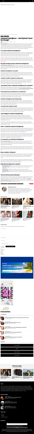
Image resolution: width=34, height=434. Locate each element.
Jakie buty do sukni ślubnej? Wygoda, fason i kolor (16, 206)
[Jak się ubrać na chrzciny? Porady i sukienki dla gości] (6, 214)
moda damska (17, 181)
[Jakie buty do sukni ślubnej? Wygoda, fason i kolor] (17, 201)
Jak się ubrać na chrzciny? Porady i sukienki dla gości (5, 219)
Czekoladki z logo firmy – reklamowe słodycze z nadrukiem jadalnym (17, 377)
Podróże (6, 396)
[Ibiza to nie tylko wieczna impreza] (2, 408)
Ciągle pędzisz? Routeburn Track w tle (11, 402)
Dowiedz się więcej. (18, 432)
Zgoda (14, 432)
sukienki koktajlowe (20, 183)
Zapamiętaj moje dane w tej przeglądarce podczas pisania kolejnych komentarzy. (3, 250)
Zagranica (8, 396)
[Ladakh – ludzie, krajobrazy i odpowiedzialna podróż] (2, 398)
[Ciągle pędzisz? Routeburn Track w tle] (2, 403)
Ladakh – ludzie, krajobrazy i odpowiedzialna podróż (13, 397)
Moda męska (17, 355)
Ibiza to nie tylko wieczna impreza (10, 406)
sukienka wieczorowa (4, 60)
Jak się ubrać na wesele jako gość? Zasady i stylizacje (16, 219)
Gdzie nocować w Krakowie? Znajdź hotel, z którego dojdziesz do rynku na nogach (28, 377)
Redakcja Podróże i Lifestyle (9, 398)
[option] (5, 374)
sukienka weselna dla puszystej (12, 183)
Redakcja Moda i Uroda (12, 187)
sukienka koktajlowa (4, 183)
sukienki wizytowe (3, 61)
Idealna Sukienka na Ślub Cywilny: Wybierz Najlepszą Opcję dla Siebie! (28, 206)
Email (7, 422)
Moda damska (6, 36)
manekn (3, 208)
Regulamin (2, 415)
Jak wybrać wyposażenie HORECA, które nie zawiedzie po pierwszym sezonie (5, 206)
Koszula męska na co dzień (27, 218)
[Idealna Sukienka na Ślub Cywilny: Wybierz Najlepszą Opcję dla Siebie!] (28, 201)
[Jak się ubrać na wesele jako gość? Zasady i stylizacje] (17, 214)
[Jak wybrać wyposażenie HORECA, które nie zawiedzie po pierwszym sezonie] (6, 201)
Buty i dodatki (7, 321)
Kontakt (2, 414)
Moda (2, 36)
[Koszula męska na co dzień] (28, 214)
